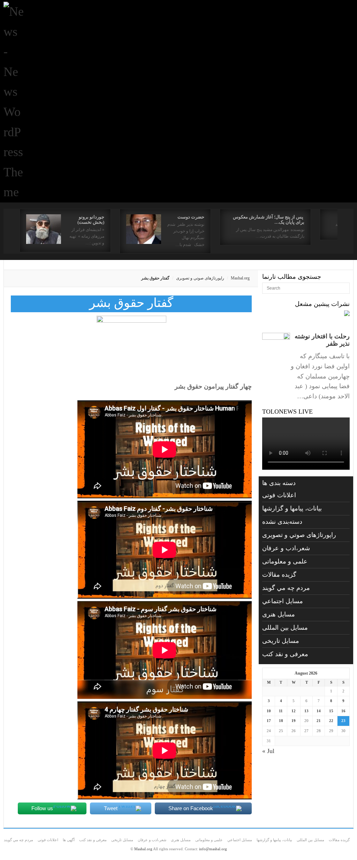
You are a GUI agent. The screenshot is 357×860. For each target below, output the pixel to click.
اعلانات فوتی (279, 495)
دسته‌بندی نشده (282, 521)
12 (293, 711)
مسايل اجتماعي (282, 601)
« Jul (268, 750)
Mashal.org (240, 278)
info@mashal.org (213, 849)
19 (293, 721)
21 (319, 721)
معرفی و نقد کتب (285, 654)
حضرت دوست (190, 217)
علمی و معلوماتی (284, 561)
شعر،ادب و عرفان (286, 548)
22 (331, 721)
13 (306, 711)
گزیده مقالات (279, 574)
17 (269, 721)
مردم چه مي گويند (286, 587)
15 (331, 711)
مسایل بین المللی (285, 627)
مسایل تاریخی (280, 640)
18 (281, 721)
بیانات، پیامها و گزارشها (292, 508)
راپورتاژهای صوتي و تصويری (200, 278)
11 (281, 711)
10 (269, 711)
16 (343, 711)
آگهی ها (69, 840)
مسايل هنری (278, 614)
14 (319, 711)
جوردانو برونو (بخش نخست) (90, 219)
